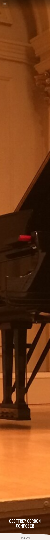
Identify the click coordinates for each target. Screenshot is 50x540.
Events (25, 538)
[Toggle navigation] (5, 4)
